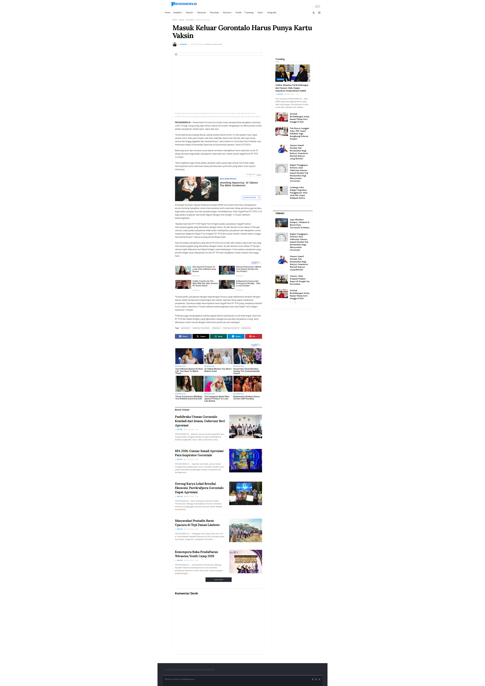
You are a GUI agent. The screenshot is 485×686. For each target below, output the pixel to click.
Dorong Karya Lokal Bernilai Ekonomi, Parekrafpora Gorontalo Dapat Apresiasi (199, 488)
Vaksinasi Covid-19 (231, 328)
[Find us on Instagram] (316, 679)
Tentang (175, 669)
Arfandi (183, 44)
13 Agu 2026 (189, 560)
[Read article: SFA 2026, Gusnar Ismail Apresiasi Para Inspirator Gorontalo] (245, 460)
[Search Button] (314, 12)
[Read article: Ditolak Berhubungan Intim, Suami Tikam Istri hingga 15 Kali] (281, 117)
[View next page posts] (295, 302)
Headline (177, 12)
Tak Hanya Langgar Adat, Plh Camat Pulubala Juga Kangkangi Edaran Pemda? (299, 133)
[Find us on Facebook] (312, 679)
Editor (180, 429)
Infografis (271, 12)
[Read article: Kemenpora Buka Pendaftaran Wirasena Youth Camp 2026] (245, 561)
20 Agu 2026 (189, 496)
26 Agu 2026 (289, 94)
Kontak (183, 669)
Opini (260, 12)
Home (167, 12)
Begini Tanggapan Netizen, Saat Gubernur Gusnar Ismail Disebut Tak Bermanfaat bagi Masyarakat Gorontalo (299, 173)
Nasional (201, 12)
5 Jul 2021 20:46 (196, 44)
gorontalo (185, 328)
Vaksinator (246, 328)
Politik (238, 12)
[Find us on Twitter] (319, 679)
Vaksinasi (216, 328)
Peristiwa (214, 12)
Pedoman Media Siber (206, 669)
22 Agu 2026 (189, 429)
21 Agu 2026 (189, 459)
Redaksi (192, 669)
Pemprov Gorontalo (203, 20)
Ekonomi (227, 12)
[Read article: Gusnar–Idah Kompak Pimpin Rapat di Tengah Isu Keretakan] (281, 279)
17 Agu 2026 (189, 529)
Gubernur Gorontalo (201, 328)
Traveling (248, 12)
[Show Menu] (319, 13)
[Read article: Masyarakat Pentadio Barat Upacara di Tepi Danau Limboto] (245, 530)
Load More (218, 580)
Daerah (189, 12)
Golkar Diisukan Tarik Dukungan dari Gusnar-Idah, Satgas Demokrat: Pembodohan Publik (291, 88)
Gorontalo (190, 20)
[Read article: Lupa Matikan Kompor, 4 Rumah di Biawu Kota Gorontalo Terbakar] (281, 222)
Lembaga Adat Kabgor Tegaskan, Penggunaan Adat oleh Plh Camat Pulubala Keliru (298, 192)
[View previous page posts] (290, 302)
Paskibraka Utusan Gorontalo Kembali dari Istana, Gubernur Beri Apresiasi (200, 421)
